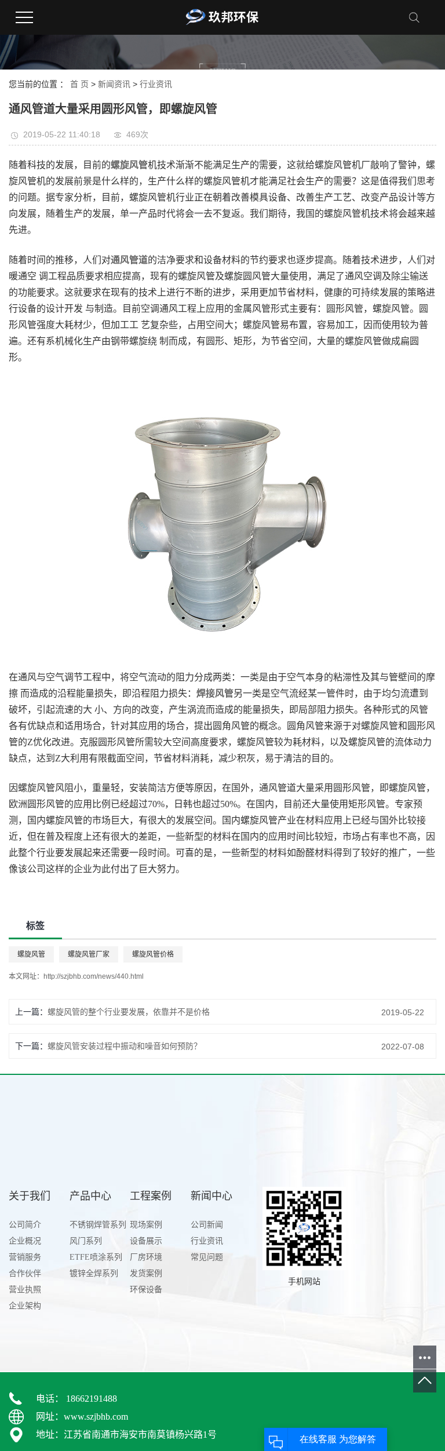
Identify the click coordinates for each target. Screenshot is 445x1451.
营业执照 (25, 1289)
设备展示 (146, 1241)
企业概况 (25, 1241)
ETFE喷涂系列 (96, 1257)
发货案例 (146, 1273)
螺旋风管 (31, 954)
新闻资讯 (114, 84)
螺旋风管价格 (153, 954)
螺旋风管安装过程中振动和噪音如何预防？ (125, 1046)
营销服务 (25, 1257)
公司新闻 (207, 1224)
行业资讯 (156, 84)
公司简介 (25, 1224)
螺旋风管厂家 (89, 954)
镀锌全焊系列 (94, 1273)
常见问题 (207, 1257)
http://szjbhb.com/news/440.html (93, 976)
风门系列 (86, 1241)
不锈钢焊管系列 (98, 1224)
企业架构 (25, 1305)
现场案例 (146, 1224)
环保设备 (146, 1289)
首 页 (79, 84)
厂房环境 (146, 1257)
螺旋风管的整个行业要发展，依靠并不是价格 (129, 1011)
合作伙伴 (25, 1273)
